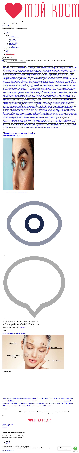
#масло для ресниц (38, 91)
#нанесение (42, 93)
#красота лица (33, 84)
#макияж (59, 86)
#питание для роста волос (69, 98)
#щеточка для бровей (20, 125)
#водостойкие (44, 68)
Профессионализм (24, 398)
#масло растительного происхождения (62, 91)
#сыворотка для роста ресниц (69, 114)
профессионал (58, 403)
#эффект (31, 127)
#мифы (75, 92)
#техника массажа (62, 116)
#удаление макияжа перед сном (22, 121)
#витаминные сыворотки (13, 68)
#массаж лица (26, 92)
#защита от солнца (62, 75)
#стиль (17, 114)
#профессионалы (68, 103)
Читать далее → (22, 327)
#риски (22, 109)
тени (11, 405)
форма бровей (47, 405)
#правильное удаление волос (35, 102)
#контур (13, 81)
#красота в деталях (13, 84)
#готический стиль (57, 71)
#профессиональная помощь (10, 105)
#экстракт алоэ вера (61, 125)
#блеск (71, 66)
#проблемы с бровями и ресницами (24, 103)
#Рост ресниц (38, 109)
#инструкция (22, 78)
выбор (16, 400)
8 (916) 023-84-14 (6, 25)
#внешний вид (37, 68)
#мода (16, 93)
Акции (7, 33)
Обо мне (8, 32)
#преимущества (47, 102)
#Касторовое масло (24, 80)
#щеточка (12, 125)
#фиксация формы (8, 124)
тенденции (8, 405)
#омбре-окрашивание (40, 96)
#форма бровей (36, 124)
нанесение (32, 403)
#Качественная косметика (36, 80)
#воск (60, 68)
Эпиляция (71, 398)
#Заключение (53, 75)
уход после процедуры (35, 405)
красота (67, 400)
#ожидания (71, 95)
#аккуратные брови (12, 66)
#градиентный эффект (68, 71)
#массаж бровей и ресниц (15, 92)
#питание (48, 98)
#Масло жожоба (47, 91)
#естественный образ (9, 75)
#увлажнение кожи (8, 121)
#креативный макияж (60, 85)
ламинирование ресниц (6, 403)
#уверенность (59, 120)
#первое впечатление (18, 98)
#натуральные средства (26, 95)
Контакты (8, 53)
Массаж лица (12, 44)
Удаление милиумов (14, 47)
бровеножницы (5, 400)
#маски (18, 91)
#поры (74, 100)
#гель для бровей (72, 70)
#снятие (18, 110)
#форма (29, 124)
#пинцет (44, 98)
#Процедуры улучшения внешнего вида (53, 106)
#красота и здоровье (24, 84)
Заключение (18, 398)
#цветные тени (64, 124)
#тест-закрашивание (52, 116)
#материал (32, 92)
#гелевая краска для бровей (51, 70)
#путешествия (14, 107)
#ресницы (6, 109)
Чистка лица (12, 39)
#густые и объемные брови (29, 73)
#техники (70, 116)
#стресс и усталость (29, 114)
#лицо (54, 86)
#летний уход (49, 86)
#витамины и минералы (26, 68)
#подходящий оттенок (28, 100)
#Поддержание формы (67, 99)
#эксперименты (51, 125)
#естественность (49, 74)
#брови (14, 67)
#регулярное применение (49, 107)
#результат (59, 107)
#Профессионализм (58, 103)
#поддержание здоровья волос (53, 99)
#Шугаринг (6, 125)
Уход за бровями (42, 398)
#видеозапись (57, 67)
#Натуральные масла (14, 95)
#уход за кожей (29, 123)
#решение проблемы (14, 109)
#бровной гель (26, 67)
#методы (56, 92)
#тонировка (53, 118)
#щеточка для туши (32, 125)
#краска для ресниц (71, 82)
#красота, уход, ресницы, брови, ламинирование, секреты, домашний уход (34, 85)
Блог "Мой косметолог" (21, 192)
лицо (12, 403)
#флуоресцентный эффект (20, 124)
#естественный (58, 74)
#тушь (69, 118)
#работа (29, 107)
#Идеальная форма (52, 77)
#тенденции (20, 116)
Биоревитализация (13, 37)
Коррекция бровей (13, 43)
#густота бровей (7, 73)
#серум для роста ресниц (62, 109)
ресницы (66, 403)
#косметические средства (39, 82)
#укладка (33, 121)
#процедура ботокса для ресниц (23, 106)
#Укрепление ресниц (49, 121)
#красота (5, 84)
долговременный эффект (24, 400)
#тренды (65, 118)
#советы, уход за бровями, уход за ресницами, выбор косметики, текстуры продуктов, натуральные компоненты (39, 111)
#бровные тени (34, 67)
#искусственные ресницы (62, 78)
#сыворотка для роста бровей (54, 114)
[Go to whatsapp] (75, 448)
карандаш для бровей (48, 400)
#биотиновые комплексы (62, 66)
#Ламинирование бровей (25, 86)
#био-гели (46, 66)
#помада (70, 100)
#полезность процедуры (61, 100)
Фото (7, 50)
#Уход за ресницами (50, 123)
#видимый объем (65, 67)
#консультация (7, 81)
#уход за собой (60, 123)
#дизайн (45, 73)
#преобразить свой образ (58, 102)
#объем (66, 95)
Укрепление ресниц (32, 398)
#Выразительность (12, 70)
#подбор (10, 99)
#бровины (19, 67)
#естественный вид (67, 74)
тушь (17, 405)
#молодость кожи (22, 93)
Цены (7, 49)
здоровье (31, 400)
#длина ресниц (64, 73)
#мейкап (38, 92)
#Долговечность (12, 74)
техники (14, 405)
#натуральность (61, 93)
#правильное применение (21, 102)
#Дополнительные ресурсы (38, 74)
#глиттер (49, 71)
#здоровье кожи (21, 77)
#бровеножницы (7, 67)
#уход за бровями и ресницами (16, 123)
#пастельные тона (8, 98)
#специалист (23, 113)
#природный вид (69, 102)
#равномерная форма (37, 107)
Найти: (5, 61)
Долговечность (13, 398)
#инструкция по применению (34, 78)
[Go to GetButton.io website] (75, 451)
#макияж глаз (65, 86)
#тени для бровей (32, 116)
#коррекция (19, 81)
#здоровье (14, 77)
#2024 (4, 66)
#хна (55, 124)
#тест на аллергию (42, 116)
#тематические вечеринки (10, 116)
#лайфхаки (69, 85)
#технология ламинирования (41, 118)
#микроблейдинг (63, 92)
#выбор (64, 68)
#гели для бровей (63, 70)
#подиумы (6, 100)
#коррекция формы (38, 81)
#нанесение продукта (51, 93)
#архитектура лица (22, 66)
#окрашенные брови (8, 96)
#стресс (21, 114)
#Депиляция (39, 73)
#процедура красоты (37, 106)
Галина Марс (10, 192)
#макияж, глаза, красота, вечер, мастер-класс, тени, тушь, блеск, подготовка (56, 88)
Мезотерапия (12, 46)
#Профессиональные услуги (57, 105)
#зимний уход (29, 77)
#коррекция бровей (27, 81)
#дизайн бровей (52, 73)
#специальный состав (45, 113)
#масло (22, 91)
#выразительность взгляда (24, 70)
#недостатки (48, 95)
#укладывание (39, 121)
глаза (18, 400)
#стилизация (12, 114)
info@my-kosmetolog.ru (7, 424)
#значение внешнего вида (40, 77)
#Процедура (12, 106)
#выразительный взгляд (37, 70)
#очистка (63, 96)
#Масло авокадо (28, 91)
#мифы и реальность (8, 93)
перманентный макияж (44, 403)
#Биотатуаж (52, 66)
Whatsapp (4, 427)
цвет (52, 405)
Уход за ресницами (54, 398)
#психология (6, 107)
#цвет (58, 124)
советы (71, 403)
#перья (39, 98)
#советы (23, 110)
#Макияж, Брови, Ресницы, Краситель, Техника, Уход (21, 88)
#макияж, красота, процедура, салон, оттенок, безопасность (19, 89)
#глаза (44, 71)
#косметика (46, 81)
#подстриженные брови (15, 100)
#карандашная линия (12, 80)
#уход (68, 121)
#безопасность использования (35, 66)
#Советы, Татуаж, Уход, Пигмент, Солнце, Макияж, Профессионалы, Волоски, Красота (48, 110)
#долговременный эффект (23, 74)
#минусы (70, 92)
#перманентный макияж (31, 98)
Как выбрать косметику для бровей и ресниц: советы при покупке (19, 134)
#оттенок (58, 96)
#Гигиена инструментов (36, 71)
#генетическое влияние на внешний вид (14, 71)
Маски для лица (13, 42)
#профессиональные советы (26, 105)
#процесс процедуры (70, 106)
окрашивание (37, 403)
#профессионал (49, 103)
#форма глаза (43, 124)
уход (28, 405)
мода (29, 403)
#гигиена (27, 71)
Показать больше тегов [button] (9, 129)
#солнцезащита (62, 112)
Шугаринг (11, 36)
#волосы (56, 68)
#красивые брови (50, 82)
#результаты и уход (67, 107)
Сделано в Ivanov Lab (8, 450)
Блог (7, 51)
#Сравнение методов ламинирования (61, 113)
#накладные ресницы (33, 93)
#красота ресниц (41, 84)
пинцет (50, 403)
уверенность (22, 405)
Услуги (7, 35)
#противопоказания (39, 103)
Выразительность (6, 398)
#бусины (40, 67)
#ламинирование (14, 86)
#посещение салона (8, 102)
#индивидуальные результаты (11, 78)
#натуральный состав (38, 95)
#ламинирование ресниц (38, 86)
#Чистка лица (72, 124)
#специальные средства (33, 113)
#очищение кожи (70, 96)
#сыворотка (43, 114)
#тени (25, 116)
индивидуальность (38, 400)
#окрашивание (31, 96)
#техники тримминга (28, 118)
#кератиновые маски (62, 80)
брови (11, 400)
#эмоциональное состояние (15, 127)
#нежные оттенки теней (57, 95)
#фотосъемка (50, 124)
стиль (4, 405)
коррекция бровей (60, 400)
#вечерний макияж (48, 67)
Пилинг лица (12, 40)
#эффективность (38, 127)
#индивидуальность (62, 77)
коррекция (55, 400)
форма (41, 405)
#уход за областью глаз (39, 123)
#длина (58, 73)
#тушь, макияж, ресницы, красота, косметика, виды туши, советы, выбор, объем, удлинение (31, 120)
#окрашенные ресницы (20, 96)
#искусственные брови (49, 78)
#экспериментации (42, 125)
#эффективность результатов (50, 127)
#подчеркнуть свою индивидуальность (44, 100)
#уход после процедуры (70, 123)
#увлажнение (67, 120)
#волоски (51, 68)
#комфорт (71, 80)
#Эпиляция (26, 127)
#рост (25, 109)
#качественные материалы (50, 80)
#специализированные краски (11, 113)
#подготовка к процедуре (19, 99)
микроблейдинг (24, 403)
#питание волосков (57, 98)
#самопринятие (46, 109)
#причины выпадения (9, 103)
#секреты (52, 109)
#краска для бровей (61, 82)
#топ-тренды (59, 118)
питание (54, 403)
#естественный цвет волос (22, 75)
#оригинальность (51, 96)
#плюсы (5, 99)
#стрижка (36, 114)
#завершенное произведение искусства (39, 75)
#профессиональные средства (41, 105)
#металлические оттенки (46, 92)
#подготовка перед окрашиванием (35, 99)
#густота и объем (16, 73)
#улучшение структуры (61, 121)
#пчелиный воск (22, 107)
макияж (16, 403)
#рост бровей (30, 109)
